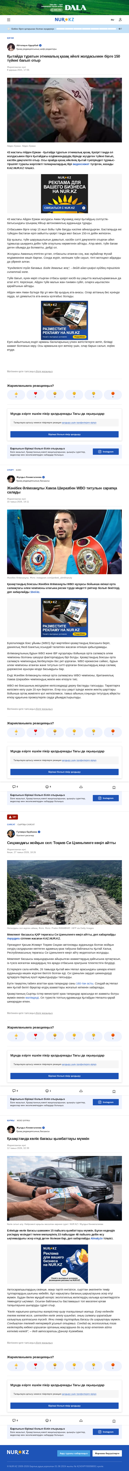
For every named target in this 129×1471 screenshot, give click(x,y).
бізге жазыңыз (44, 371)
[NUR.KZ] (64, 19)
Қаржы (10, 1120)
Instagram (108, 451)
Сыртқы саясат (26, 824)
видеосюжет (81, 164)
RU (112, 20)
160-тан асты (84, 983)
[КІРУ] (120, 20)
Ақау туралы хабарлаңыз (74, 1453)
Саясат (11, 824)
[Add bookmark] (114, 787)
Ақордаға (13, 938)
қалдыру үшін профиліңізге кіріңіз (79, 422)
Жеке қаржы (23, 1120)
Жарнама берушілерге (107, 1453)
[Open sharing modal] (81, 786)
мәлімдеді (32, 997)
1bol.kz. (34, 592)
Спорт (10, 470)
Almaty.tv (96, 1238)
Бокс (18, 470)
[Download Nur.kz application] (64, 7)
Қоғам (10, 38)
